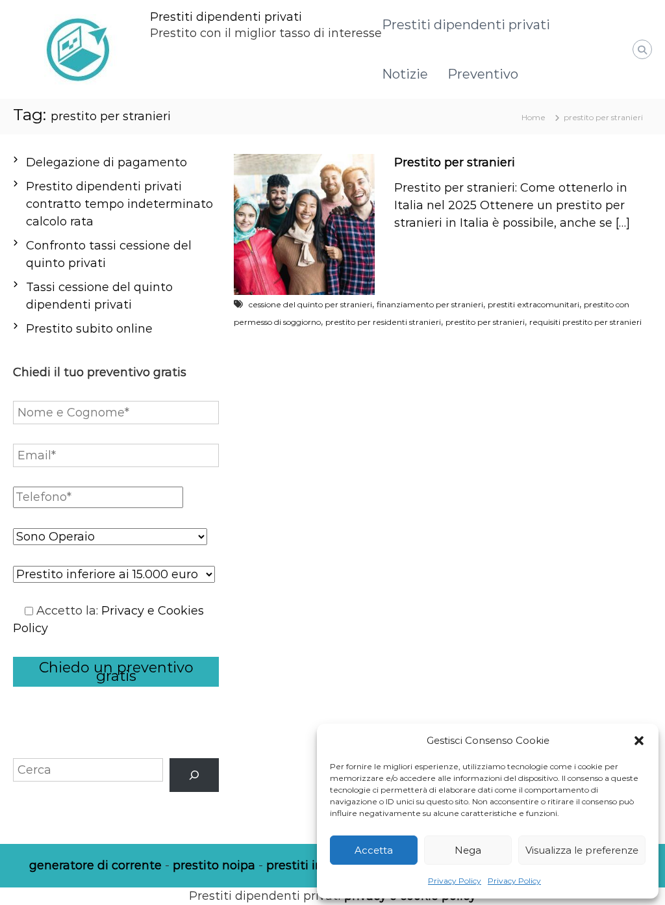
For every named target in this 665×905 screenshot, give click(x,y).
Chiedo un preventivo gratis (116, 672)
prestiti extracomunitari (533, 304)
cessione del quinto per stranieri (310, 304)
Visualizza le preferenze (581, 850)
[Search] (194, 775)
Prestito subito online (89, 329)
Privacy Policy (454, 881)
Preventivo (482, 74)
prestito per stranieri (485, 322)
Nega (468, 850)
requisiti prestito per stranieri (585, 322)
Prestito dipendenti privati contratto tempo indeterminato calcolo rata (119, 204)
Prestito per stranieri (454, 162)
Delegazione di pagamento (106, 162)
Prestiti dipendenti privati (226, 17)
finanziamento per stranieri (430, 304)
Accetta (374, 850)
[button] (639, 740)
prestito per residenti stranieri (383, 322)
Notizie (405, 74)
